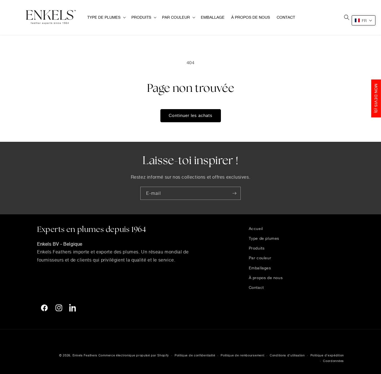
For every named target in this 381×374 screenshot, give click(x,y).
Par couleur (260, 257)
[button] (106, 17)
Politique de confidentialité (195, 355)
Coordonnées (333, 361)
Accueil (256, 228)
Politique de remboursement (242, 355)
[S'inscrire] (234, 193)
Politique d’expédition (327, 355)
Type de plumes (264, 238)
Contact (256, 287)
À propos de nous (266, 277)
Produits (257, 248)
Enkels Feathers (85, 355)
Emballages (260, 267)
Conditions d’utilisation (287, 355)
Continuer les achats (191, 115)
